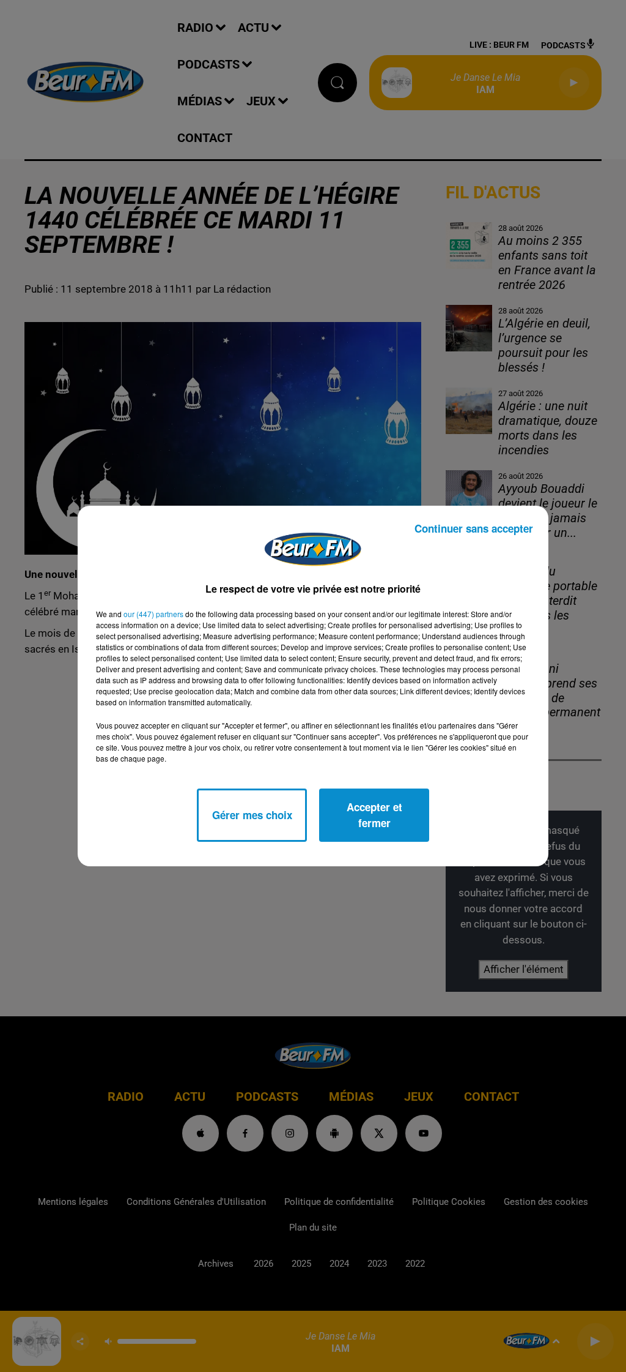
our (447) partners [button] (153, 614)
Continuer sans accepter (473, 528)
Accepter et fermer (374, 815)
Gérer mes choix (252, 815)
